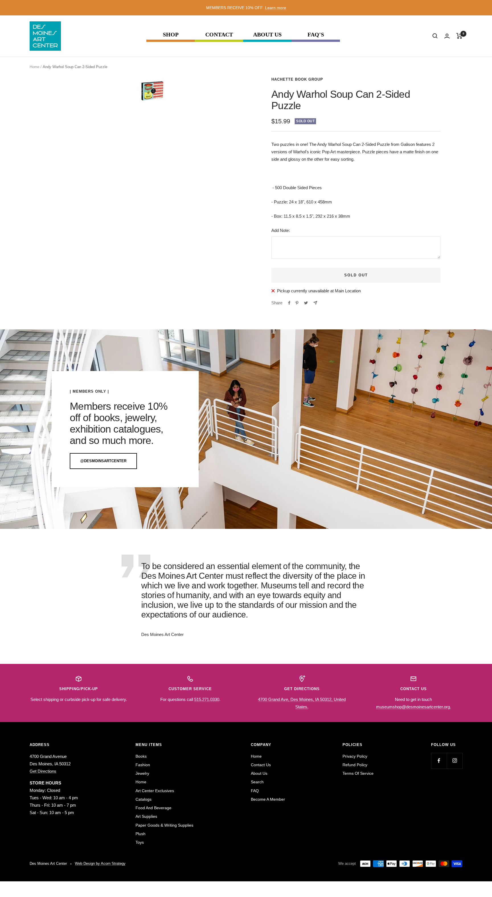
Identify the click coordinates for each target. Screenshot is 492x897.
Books (141, 756)
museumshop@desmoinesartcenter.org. (413, 706)
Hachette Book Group (297, 79)
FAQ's (316, 35)
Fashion (143, 765)
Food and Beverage (153, 808)
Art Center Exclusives (155, 790)
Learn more (275, 7)
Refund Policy (355, 765)
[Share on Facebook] (289, 303)
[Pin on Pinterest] (297, 303)
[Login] (447, 36)
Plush (140, 833)
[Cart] (459, 36)
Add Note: (280, 230)
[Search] (435, 35)
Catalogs (143, 799)
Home (34, 67)
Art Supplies (146, 816)
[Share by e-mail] (315, 303)
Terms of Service (358, 773)
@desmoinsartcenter (103, 461)
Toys (140, 842)
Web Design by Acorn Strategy (100, 863)
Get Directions (43, 771)
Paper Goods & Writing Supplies (164, 825)
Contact (219, 35)
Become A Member (268, 799)
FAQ (255, 790)
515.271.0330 (206, 699)
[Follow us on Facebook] (439, 760)
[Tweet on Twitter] (306, 303)
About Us (267, 35)
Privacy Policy (355, 756)
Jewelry (142, 773)
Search (257, 782)
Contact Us (261, 765)
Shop (171, 35)
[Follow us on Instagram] (454, 760)
